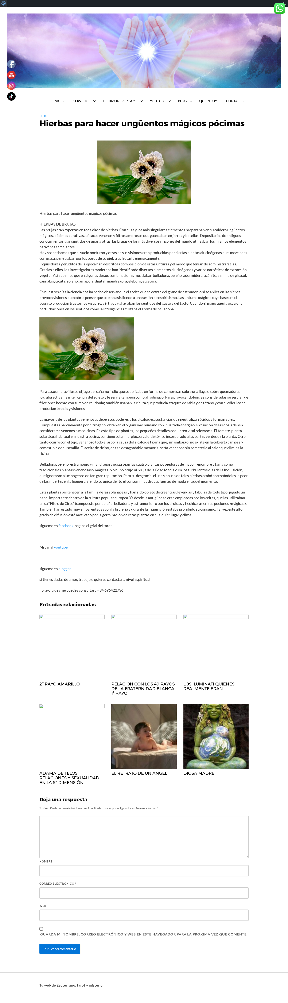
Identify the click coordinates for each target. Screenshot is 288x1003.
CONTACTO (235, 101)
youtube (61, 547)
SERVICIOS (81, 101)
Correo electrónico (57, 883)
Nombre (47, 861)
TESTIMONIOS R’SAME (120, 101)
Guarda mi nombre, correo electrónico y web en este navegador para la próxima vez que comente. (144, 934)
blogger (64, 568)
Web (42, 905)
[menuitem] (3, 3)
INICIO (59, 101)
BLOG (182, 101)
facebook (65, 525)
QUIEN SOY (208, 101)
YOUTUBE (158, 101)
